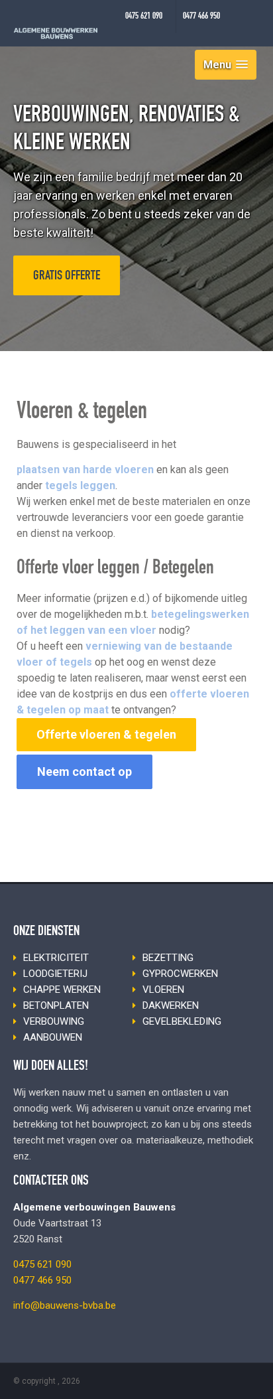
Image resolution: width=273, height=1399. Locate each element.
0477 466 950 (201, 16)
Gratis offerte (66, 276)
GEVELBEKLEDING (181, 1021)
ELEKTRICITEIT (56, 958)
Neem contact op (84, 771)
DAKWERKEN (170, 1005)
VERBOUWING (53, 1021)
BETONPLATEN (56, 1005)
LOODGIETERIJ (55, 974)
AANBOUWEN (52, 1037)
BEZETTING (167, 958)
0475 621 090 (143, 16)
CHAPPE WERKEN (62, 989)
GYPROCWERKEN (180, 974)
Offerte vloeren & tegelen (106, 734)
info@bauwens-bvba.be (64, 1305)
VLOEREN (163, 989)
